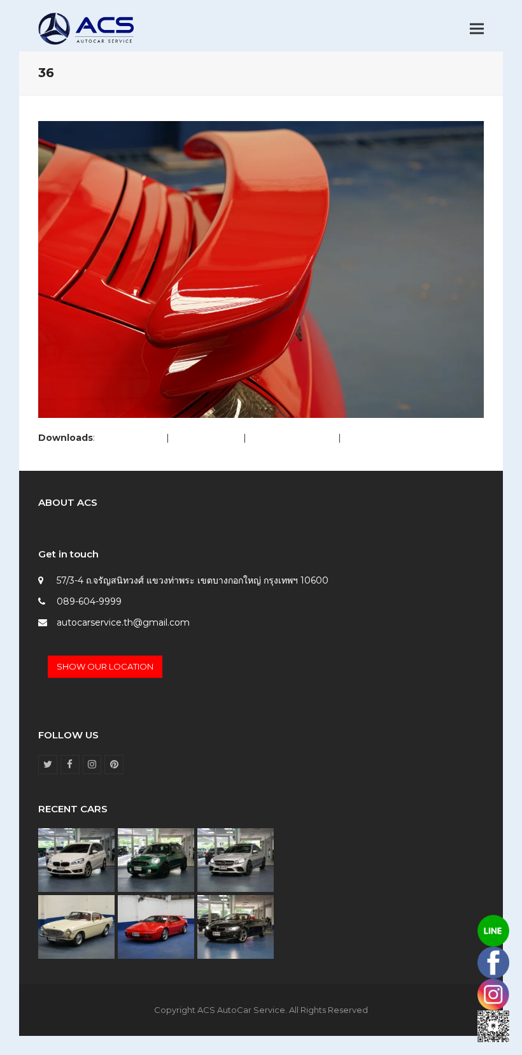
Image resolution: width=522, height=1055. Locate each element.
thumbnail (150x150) (387, 437)
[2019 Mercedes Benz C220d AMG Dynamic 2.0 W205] (235, 859)
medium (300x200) (292, 437)
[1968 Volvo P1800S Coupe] (76, 926)
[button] (477, 29)
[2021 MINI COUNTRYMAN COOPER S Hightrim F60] (156, 859)
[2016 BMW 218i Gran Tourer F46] (76, 859)
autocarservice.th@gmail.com (123, 622)
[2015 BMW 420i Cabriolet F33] (235, 926)
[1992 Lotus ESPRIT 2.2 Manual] (156, 926)
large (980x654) (206, 437)
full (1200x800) (130, 437)
